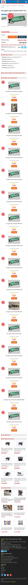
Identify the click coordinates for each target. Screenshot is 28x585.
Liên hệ (2, 573)
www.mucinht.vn (19, 546)
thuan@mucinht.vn (12, 47)
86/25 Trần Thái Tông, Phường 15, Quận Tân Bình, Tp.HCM (15, 51)
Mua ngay (14, 100)
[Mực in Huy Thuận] (3, 2)
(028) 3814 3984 (17, 544)
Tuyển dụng (3, 570)
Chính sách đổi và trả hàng (6, 560)
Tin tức (2, 571)
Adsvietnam (13, 581)
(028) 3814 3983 (9, 544)
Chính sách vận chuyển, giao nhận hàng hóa (9, 557)
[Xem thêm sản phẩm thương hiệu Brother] (4, 14)
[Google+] (11, 575)
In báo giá (22, 37)
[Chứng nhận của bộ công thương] (4, 551)
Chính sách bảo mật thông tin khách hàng (9, 562)
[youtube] (8, 575)
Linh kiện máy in (13, 5)
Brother (7, 5)
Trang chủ (3, 5)
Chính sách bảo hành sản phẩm (7, 559)
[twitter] (5, 575)
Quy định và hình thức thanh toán (7, 556)
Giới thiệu (3, 568)
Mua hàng (12, 37)
